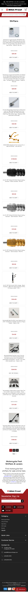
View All (3, 530)
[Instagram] (18, 507)
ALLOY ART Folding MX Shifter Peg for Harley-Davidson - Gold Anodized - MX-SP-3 (14, 251)
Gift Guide (3, 526)
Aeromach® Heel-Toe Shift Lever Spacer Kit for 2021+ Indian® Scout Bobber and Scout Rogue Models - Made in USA (14, 322)
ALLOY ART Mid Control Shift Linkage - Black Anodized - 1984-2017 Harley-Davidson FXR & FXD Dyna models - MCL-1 (14, 287)
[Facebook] (7, 507)
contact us (13, 481)
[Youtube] (7, 510)
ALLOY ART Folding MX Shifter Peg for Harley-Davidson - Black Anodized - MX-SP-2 (14, 180)
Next (14, 454)
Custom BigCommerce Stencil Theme (11, 585)
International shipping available (14, 5)
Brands (3, 528)
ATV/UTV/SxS (4, 521)
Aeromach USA (7, 476)
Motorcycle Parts (5, 519)
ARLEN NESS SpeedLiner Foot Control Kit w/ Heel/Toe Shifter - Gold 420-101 (14, 145)
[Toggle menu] (2, 10)
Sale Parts (3, 523)
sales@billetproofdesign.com (11, 552)
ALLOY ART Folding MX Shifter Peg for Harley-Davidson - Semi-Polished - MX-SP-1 (14, 215)
